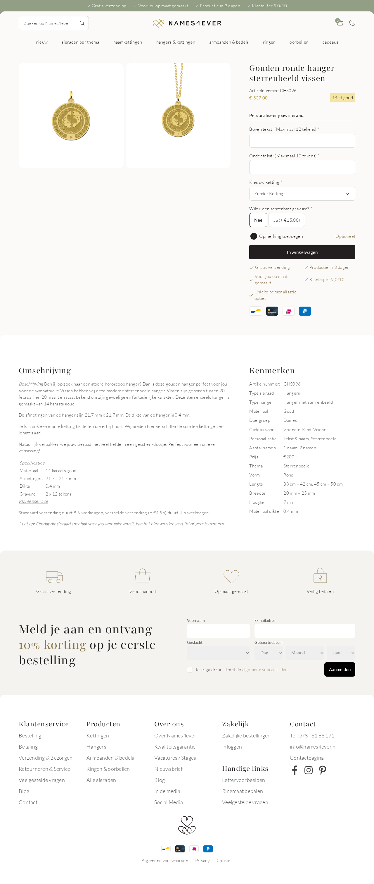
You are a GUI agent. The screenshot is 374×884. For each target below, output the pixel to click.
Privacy (202, 860)
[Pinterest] (322, 770)
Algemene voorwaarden (165, 860)
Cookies (224, 860)
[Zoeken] (82, 23)
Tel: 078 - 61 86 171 (312, 735)
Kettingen (97, 735)
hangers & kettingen (175, 41)
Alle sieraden (101, 780)
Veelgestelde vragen (42, 780)
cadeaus (330, 41)
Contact (28, 802)
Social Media (168, 802)
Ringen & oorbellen (108, 769)
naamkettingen (127, 41)
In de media (167, 791)
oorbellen (299, 41)
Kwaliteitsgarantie (175, 746)
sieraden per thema (80, 41)
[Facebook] (294, 770)
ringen (269, 41)
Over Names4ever (175, 735)
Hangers (96, 746)
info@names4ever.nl (313, 746)
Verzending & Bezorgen (45, 757)
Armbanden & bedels (110, 757)
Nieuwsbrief (168, 769)
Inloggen (232, 746)
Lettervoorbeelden (243, 780)
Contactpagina (307, 757)
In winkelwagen (302, 252)
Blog (24, 791)
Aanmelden (340, 669)
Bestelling (30, 735)
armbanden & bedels (229, 41)
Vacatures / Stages (175, 757)
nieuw (42, 41)
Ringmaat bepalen (242, 791)
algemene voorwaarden (265, 669)
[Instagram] (308, 770)
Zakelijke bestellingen (246, 735)
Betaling (28, 746)
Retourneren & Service (44, 769)
